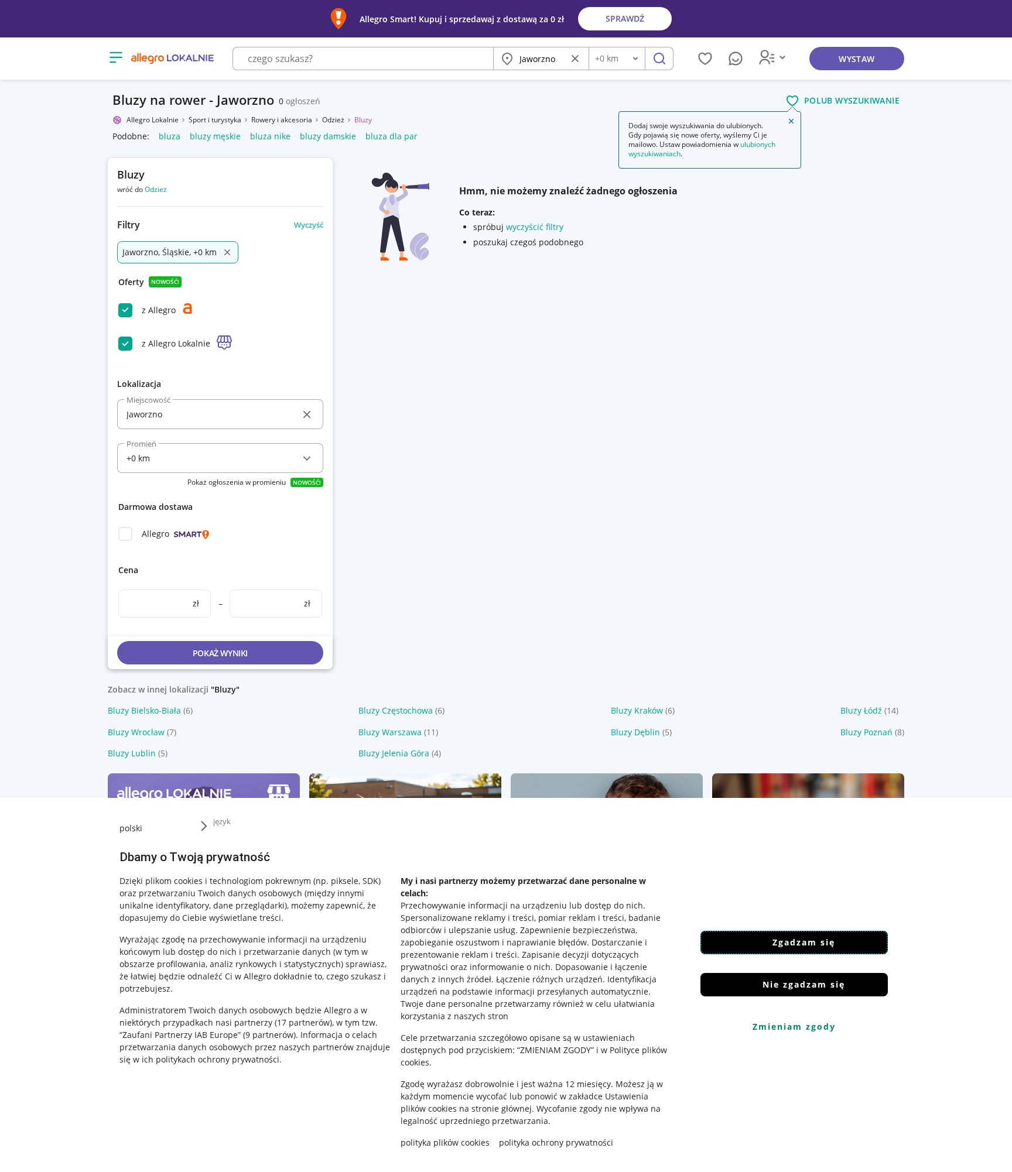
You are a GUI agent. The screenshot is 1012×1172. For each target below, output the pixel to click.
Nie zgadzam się (804, 984)
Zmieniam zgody (794, 1026)
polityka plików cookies (445, 1142)
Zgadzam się (803, 942)
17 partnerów (303, 1022)
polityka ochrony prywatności (556, 1142)
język (222, 821)
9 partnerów (269, 1034)
